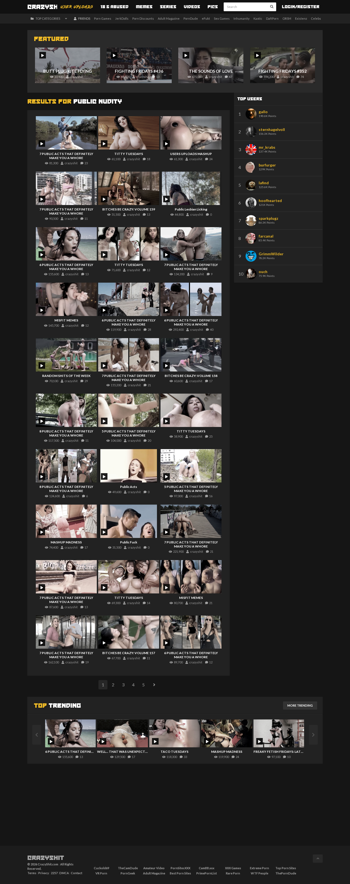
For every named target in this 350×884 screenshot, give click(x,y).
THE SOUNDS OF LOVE (211, 71)
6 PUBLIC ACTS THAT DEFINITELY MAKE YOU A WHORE (66, 267)
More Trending (300, 705)
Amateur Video (154, 868)
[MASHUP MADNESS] (66, 521)
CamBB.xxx (206, 868)
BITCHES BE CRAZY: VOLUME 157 (128, 653)
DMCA (64, 873)
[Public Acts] (128, 465)
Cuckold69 (101, 868)
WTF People (259, 873)
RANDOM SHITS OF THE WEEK (66, 376)
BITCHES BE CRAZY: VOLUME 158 (191, 376)
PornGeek (128, 873)
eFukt (206, 18)
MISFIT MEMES (66, 320)
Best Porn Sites (180, 873)
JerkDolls (122, 18)
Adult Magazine (169, 18)
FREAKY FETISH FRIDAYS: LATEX (278, 752)
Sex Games (222, 18)
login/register (300, 7)
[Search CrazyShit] (271, 6)
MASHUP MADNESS (66, 542)
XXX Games (233, 868)
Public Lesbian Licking (191, 209)
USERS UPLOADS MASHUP (191, 154)
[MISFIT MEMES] (66, 299)
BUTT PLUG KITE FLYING (67, 71)
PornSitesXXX (180, 868)
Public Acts (128, 487)
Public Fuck (128, 542)
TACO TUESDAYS (174, 752)
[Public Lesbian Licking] (191, 188)
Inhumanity (242, 18)
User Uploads (77, 7)
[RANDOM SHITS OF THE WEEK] (66, 354)
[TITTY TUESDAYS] (128, 133)
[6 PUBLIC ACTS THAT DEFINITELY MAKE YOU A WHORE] (66, 243)
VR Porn (101, 873)
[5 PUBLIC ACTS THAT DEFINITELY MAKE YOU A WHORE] (128, 410)
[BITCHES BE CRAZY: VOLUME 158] (191, 354)
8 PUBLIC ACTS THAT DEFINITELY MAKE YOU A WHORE (66, 433)
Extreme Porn (259, 868)
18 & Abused (115, 7)
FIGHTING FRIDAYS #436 (139, 71)
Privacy (43, 873)
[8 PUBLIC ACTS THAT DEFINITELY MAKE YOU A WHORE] (66, 410)
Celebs (316, 18)
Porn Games (102, 18)
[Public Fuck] (128, 521)
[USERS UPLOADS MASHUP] (191, 133)
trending (57, 706)
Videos (192, 7)
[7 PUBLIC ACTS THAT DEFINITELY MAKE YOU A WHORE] (66, 133)
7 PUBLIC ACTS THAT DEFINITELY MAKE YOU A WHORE (66, 156)
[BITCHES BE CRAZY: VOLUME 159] (128, 188)
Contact (76, 873)
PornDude (190, 18)
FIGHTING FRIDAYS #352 (282, 71)
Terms (31, 873)
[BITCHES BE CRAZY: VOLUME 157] (128, 632)
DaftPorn (272, 18)
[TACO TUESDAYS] (174, 733)
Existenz (301, 18)
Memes (144, 7)
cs (45, 7)
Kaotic (257, 18)
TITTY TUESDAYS (128, 154)
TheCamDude (128, 868)
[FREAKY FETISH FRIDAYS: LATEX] (278, 733)
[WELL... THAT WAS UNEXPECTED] (122, 733)
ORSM (286, 18)
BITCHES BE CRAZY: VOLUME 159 (128, 209)
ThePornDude (285, 873)
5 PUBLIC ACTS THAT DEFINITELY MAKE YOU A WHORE (129, 433)
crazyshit (45, 858)
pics (213, 7)
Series (168, 7)
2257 (54, 873)
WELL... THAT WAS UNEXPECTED (122, 752)
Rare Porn (233, 873)
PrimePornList (206, 873)
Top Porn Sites (285, 868)
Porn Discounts (143, 18)
